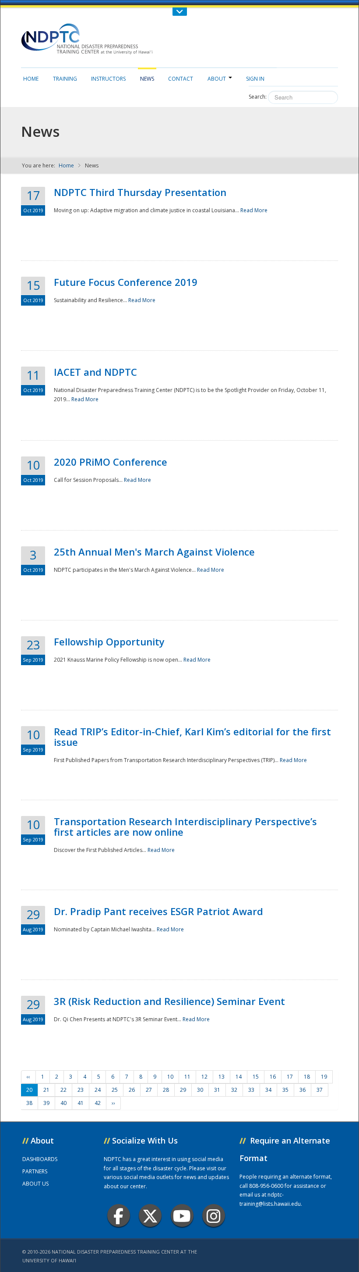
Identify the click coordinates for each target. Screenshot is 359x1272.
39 (46, 1103)
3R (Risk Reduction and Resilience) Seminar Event (169, 1001)
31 (217, 1090)
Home (31, 78)
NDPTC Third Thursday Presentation (140, 192)
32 (234, 1090)
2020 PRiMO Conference (110, 461)
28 (166, 1090)
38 (29, 1103)
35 (285, 1090)
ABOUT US (35, 1183)
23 (80, 1090)
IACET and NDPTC (95, 371)
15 (256, 1076)
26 (132, 1090)
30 (200, 1090)
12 (204, 1076)
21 (46, 1090)
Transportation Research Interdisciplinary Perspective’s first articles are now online (185, 826)
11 (187, 1076)
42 (98, 1103)
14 (239, 1076)
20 (29, 1090)
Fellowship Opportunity (109, 641)
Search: (258, 96)
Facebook (118, 1215)
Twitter (150, 1215)
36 (302, 1090)
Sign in (255, 78)
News (147, 78)
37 (320, 1090)
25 (115, 1090)
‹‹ (28, 1076)
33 (251, 1090)
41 (80, 1103)
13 (221, 1076)
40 (63, 1103)
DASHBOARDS (39, 1159)
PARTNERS (34, 1171)
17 (290, 1076)
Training (65, 78)
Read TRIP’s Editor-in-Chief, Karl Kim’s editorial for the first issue (192, 736)
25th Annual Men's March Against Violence (154, 551)
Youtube (182, 1215)
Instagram (213, 1215)
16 (273, 1076)
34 (268, 1090)
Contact (180, 78)
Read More (253, 210)
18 (307, 1076)
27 (149, 1090)
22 (63, 1090)
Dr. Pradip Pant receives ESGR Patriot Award (158, 911)
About (217, 78)
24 (98, 1090)
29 (183, 1090)
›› (113, 1103)
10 (170, 1076)
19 (324, 1076)
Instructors (108, 78)
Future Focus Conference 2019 (125, 282)
